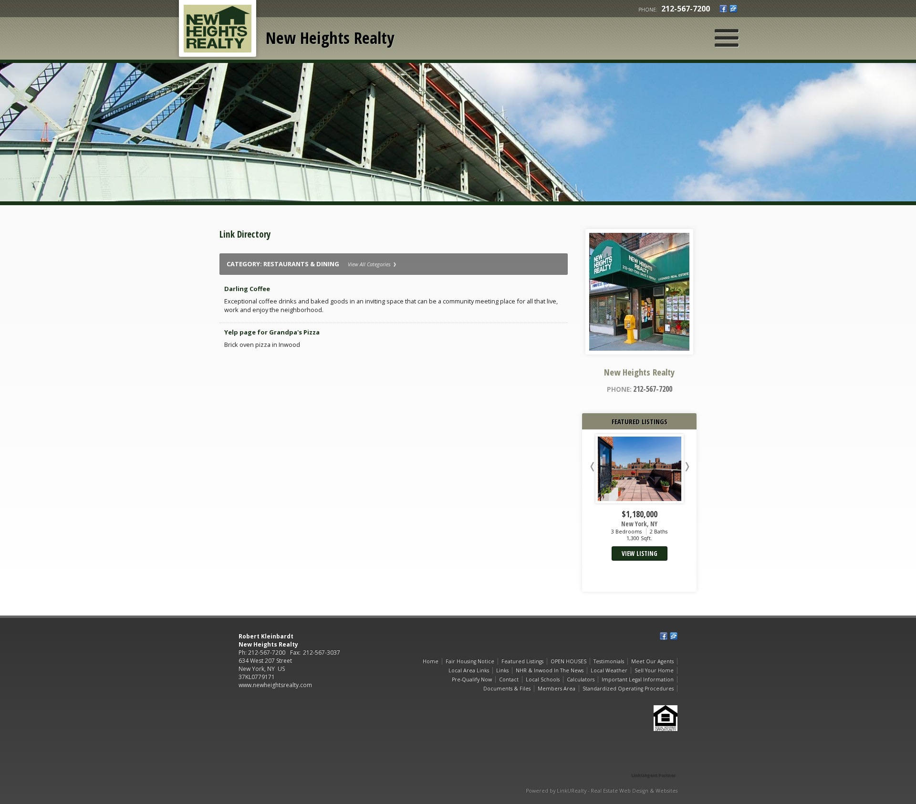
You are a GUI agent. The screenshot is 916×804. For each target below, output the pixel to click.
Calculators (580, 679)
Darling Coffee (247, 288)
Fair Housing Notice (470, 661)
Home (430, 661)
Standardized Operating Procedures (628, 688)
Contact (509, 679)
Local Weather (609, 670)
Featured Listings (522, 661)
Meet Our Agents (652, 661)
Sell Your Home (654, 670)
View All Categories (370, 264)
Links (502, 670)
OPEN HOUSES (568, 661)
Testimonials (608, 661)
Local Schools (543, 679)
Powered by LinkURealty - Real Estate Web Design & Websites (601, 790)
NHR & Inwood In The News (549, 670)
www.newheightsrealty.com (275, 685)
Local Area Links (468, 670)
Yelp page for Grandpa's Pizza (272, 332)
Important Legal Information (638, 679)
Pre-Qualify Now (472, 679)
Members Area (556, 688)
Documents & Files (507, 688)
